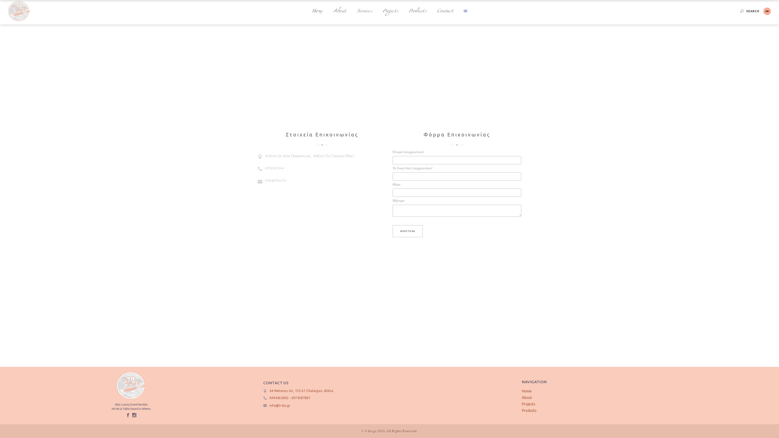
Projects (528, 404)
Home (527, 391)
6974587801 (301, 398)
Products (529, 410)
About (527, 397)
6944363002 (279, 398)
